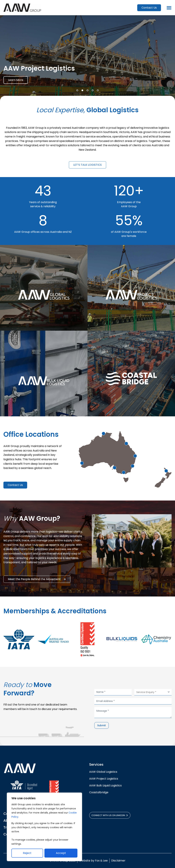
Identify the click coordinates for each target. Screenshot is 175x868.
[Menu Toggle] (169, 7)
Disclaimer (118, 861)
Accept (61, 853)
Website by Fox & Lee (93, 861)
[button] (77, 90)
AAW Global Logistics (104, 772)
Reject (27, 853)
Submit (101, 725)
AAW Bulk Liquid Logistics (105, 785)
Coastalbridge (98, 792)
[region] (44, 827)
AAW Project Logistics (103, 779)
